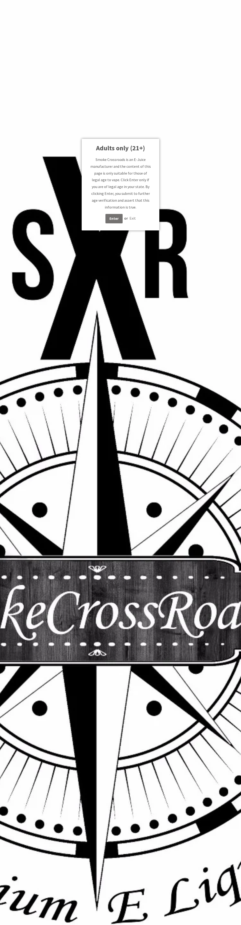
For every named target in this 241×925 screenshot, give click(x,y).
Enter (114, 218)
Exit (132, 218)
